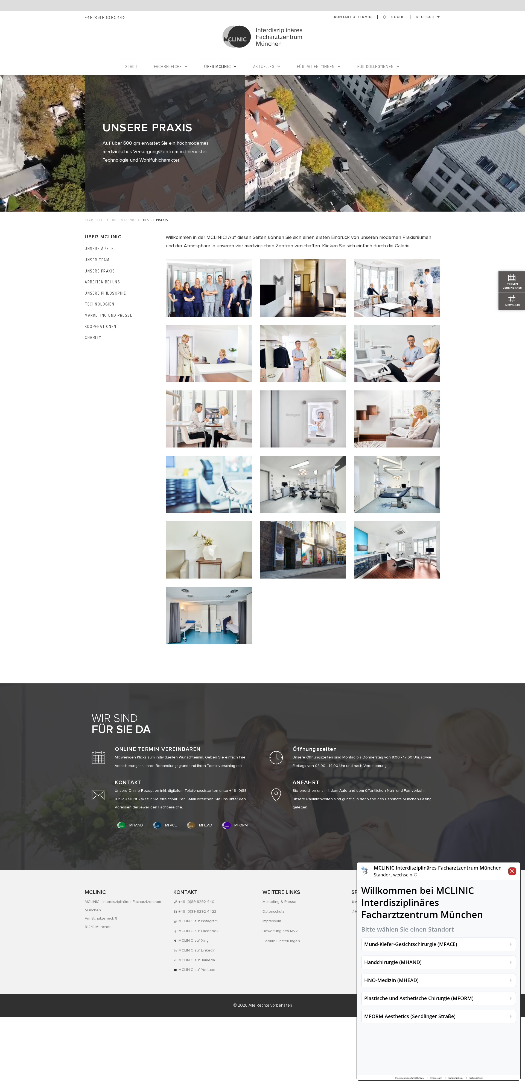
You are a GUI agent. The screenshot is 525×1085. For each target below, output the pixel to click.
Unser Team (97, 259)
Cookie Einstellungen (281, 941)
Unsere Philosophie (105, 293)
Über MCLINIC (123, 220)
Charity (93, 337)
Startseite (95, 220)
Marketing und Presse (108, 315)
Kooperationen (100, 326)
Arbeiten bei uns (102, 282)
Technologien (99, 304)
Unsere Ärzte (99, 248)
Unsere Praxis (100, 271)
